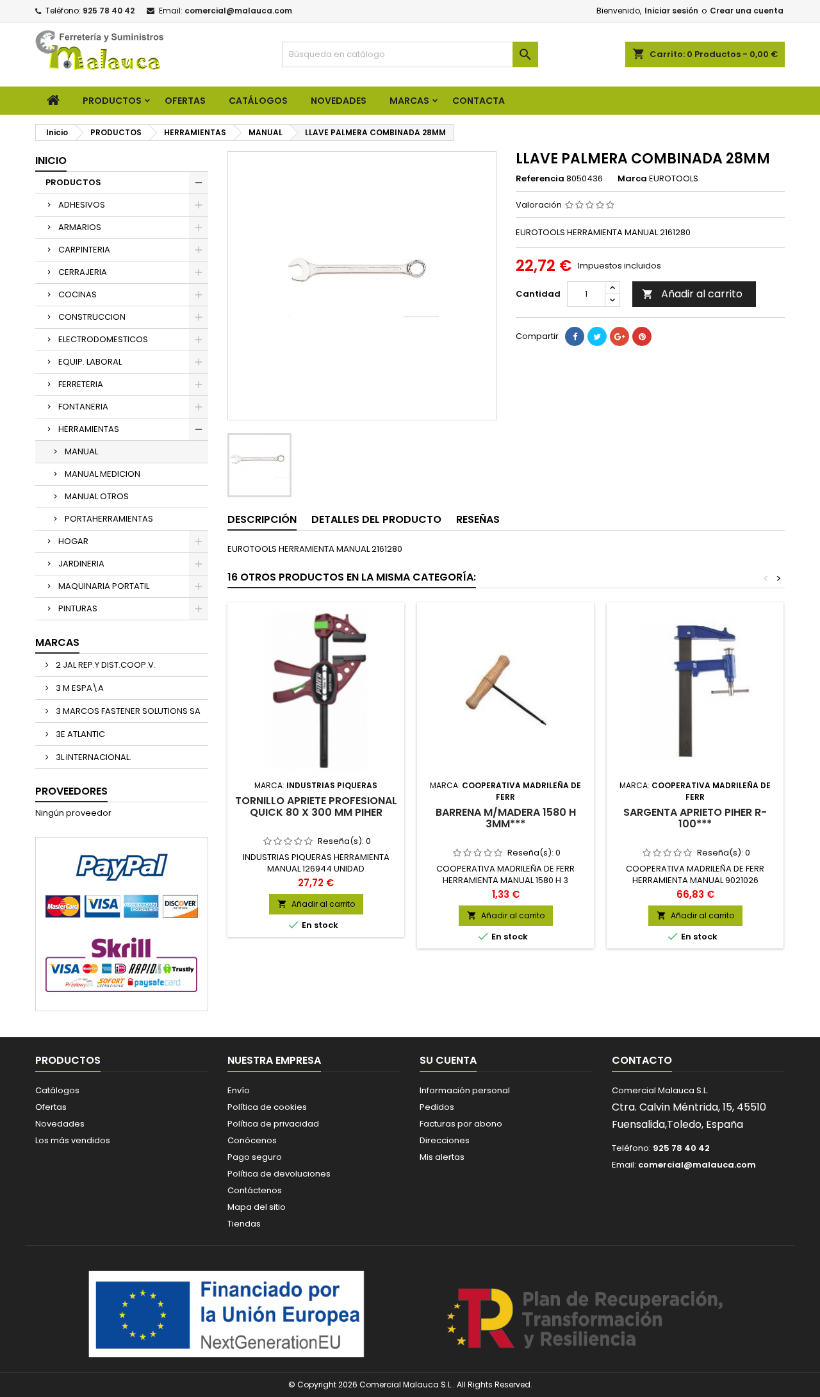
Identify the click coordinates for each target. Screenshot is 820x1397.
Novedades (60, 1124)
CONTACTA (478, 100)
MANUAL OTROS (97, 496)
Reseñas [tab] (478, 519)
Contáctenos (254, 1190)
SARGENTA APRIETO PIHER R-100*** (695, 818)
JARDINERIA (81, 564)
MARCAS (409, 100)
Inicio (51, 160)
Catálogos (258, 100)
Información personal (465, 1090)
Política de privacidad (273, 1124)
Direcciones (445, 1140)
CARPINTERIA (84, 250)
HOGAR (73, 541)
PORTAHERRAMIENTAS (109, 519)
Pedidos (437, 1107)
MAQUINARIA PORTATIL (103, 586)
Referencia (540, 179)
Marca (632, 179)
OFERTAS (185, 100)
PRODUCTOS (112, 100)
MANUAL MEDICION (102, 474)
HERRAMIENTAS (88, 429)
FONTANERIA (83, 407)
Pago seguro (254, 1157)
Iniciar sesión (671, 10)
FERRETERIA (80, 384)
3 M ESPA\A (79, 688)
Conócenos (252, 1140)
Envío (238, 1090)
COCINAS (77, 294)
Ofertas (51, 1107)
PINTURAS (77, 608)
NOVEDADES (338, 100)
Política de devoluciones (279, 1174)
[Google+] (619, 336)
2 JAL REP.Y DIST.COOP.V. (105, 665)
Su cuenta (448, 1060)
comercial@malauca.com (238, 10)
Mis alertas (442, 1157)
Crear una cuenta (746, 10)
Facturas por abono (461, 1124)
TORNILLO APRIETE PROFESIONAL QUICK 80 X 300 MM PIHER (316, 806)
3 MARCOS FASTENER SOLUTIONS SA (127, 711)
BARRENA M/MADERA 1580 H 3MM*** (506, 818)
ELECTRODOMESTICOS (103, 339)
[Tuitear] (597, 336)
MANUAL (81, 451)
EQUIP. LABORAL (90, 362)
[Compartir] (574, 336)
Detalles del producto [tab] (376, 519)
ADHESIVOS (81, 205)
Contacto (642, 1060)
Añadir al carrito (692, 293)
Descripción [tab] (262, 519)
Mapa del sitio (256, 1207)
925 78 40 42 (109, 10)
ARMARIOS (79, 227)
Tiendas (244, 1224)
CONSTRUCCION (92, 317)
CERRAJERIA (82, 272)
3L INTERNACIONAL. (92, 757)
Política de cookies (267, 1107)
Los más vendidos (72, 1140)
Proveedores (71, 791)
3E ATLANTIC (79, 734)
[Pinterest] (642, 336)
